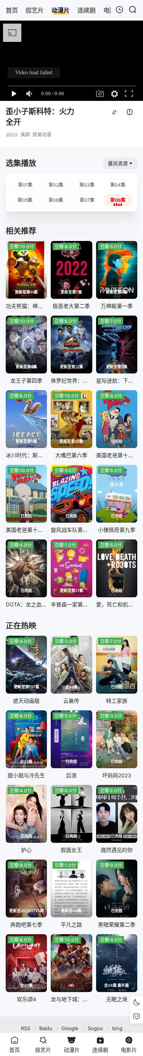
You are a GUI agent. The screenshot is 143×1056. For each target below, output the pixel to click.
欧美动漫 (42, 134)
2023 (12, 134)
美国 (25, 134)
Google (70, 1028)
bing (117, 1028)
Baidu (45, 1028)
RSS (25, 1028)
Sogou (95, 1028)
